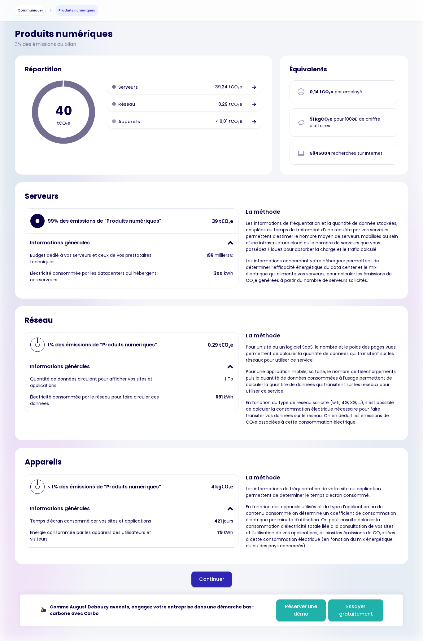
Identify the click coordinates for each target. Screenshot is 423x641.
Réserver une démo (301, 610)
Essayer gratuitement (356, 610)
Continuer (211, 579)
